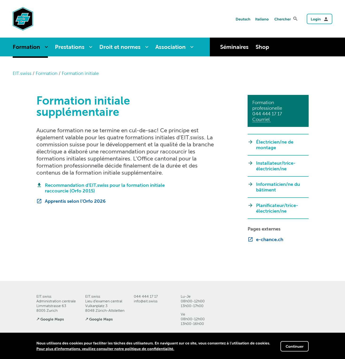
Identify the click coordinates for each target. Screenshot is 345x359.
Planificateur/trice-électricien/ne (277, 208)
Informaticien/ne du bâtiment (278, 187)
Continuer (294, 346)
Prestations (69, 47)
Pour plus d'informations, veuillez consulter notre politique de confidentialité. (105, 349)
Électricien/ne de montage (274, 144)
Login (316, 19)
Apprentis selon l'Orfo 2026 (75, 201)
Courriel (261, 119)
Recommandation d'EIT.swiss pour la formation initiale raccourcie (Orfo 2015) (105, 188)
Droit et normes (120, 47)
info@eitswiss (145, 301)
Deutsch (243, 19)
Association (170, 47)
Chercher (282, 19)
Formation (26, 47)
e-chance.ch (269, 239)
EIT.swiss (22, 73)
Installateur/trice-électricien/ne (275, 165)
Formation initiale (80, 73)
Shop (262, 47)
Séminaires (234, 47)
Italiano (262, 19)
